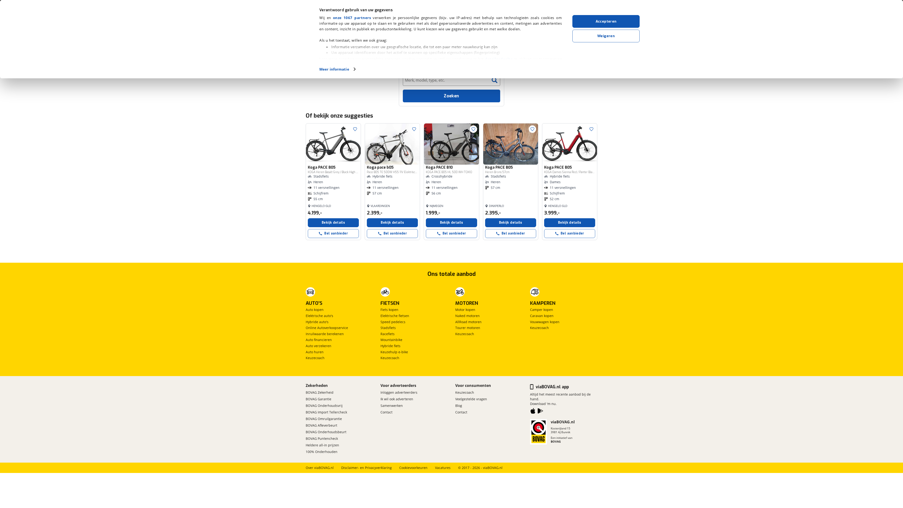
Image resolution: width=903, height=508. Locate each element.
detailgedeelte (499, 59)
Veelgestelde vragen (471, 399)
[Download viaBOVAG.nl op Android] (540, 412)
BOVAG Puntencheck (322, 438)
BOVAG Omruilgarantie (324, 419)
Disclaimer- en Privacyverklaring (366, 467)
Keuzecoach (315, 358)
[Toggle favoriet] (355, 129)
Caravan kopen (542, 316)
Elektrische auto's (319, 316)
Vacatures (443, 467)
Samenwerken (391, 405)
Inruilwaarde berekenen (325, 334)
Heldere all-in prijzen (322, 445)
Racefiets (387, 334)
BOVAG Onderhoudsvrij (324, 405)
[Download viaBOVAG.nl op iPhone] (533, 412)
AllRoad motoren (468, 322)
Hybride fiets (390, 346)
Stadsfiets (388, 327)
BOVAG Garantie (318, 399)
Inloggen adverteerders (398, 392)
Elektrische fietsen (394, 316)
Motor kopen (465, 309)
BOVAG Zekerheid (319, 392)
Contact (386, 412)
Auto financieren (319, 339)
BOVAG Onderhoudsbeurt (326, 432)
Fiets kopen (389, 309)
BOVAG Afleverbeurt (321, 425)
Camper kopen (541, 309)
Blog (458, 405)
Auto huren (315, 352)
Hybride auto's (317, 322)
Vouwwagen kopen (544, 322)
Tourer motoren (467, 327)
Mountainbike (391, 339)
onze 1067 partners (352, 17)
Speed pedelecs (392, 322)
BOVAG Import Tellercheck (326, 412)
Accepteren (606, 21)
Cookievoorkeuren (413, 467)
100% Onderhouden (321, 451)
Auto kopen (315, 309)
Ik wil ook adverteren (396, 399)
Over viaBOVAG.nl (320, 467)
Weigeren (606, 36)
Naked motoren (467, 316)
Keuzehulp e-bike (394, 352)
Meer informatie (334, 69)
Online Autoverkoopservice (327, 327)
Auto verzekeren (318, 346)
